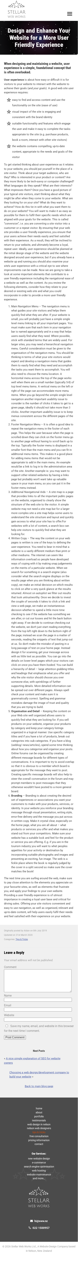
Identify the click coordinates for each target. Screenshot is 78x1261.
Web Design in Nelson (38, 1124)
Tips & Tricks (22, 939)
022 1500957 (40, 1228)
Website (9, 1015)
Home (39, 1108)
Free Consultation (39, 1136)
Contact (39, 1144)
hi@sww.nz (40, 1221)
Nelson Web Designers (39, 1128)
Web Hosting (39, 1170)
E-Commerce (39, 1162)
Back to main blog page (39, 1086)
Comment (10, 967)
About (39, 1112)
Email (7, 1005)
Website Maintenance (39, 1174)
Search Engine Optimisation (39, 1166)
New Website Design (39, 1158)
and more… (39, 1178)
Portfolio (39, 1116)
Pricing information (39, 1140)
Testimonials (39, 1120)
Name (8, 995)
